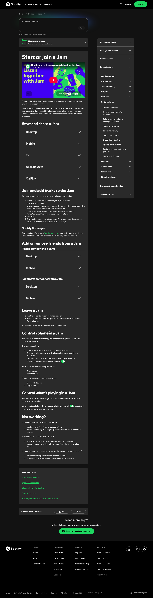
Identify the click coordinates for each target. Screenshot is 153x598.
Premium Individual (104, 552)
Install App (48, 4)
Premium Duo (102, 558)
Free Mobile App (82, 563)
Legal (8, 593)
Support (78, 552)
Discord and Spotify (111, 140)
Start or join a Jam (111, 135)
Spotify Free (101, 574)
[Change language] (121, 4)
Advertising (59, 563)
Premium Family (103, 563)
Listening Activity (110, 130)
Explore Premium (33, 4)
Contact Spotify (82, 569)
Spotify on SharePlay (31, 477)
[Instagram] (129, 549)
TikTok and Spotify (111, 156)
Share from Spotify (111, 126)
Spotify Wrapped (110, 107)
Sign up (128, 4)
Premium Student (104, 569)
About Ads (65, 593)
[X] (137, 549)
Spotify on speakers (30, 482)
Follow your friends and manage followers (40, 498)
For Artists (58, 552)
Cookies (54, 593)
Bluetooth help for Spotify (33, 488)
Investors (58, 569)
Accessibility (78, 593)
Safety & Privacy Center (23, 593)
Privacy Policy (41, 593)
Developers (59, 558)
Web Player (80, 558)
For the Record (39, 563)
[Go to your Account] (84, 42)
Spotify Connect (29, 493)
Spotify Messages (51, 233)
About (35, 552)
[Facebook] (144, 549)
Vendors (57, 574)
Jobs (35, 558)
